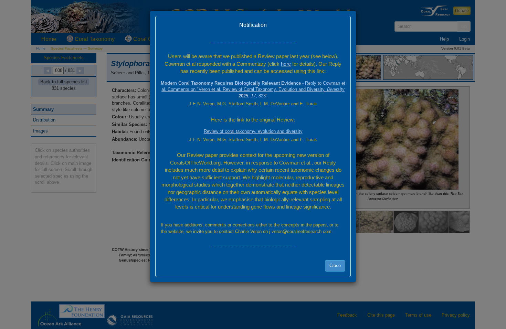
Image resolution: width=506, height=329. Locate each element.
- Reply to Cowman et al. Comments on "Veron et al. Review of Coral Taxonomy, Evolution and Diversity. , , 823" (253, 89)
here (286, 64)
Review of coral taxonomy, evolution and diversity (253, 131)
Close (335, 265)
